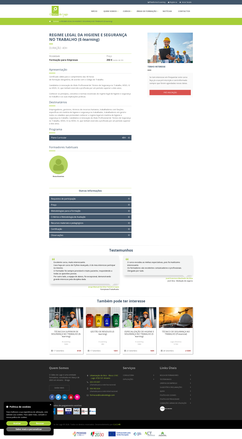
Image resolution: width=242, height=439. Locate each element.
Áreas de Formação (147, 11)
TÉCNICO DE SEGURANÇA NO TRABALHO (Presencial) (176, 332)
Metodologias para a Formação (66, 210)
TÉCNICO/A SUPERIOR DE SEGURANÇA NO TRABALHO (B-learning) (66, 334)
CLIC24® (116, 424)
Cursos (126, 11)
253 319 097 (95, 382)
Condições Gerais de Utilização (173, 403)
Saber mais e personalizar (29, 429)
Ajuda (162, 391)
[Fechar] (51, 404)
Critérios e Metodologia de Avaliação (68, 217)
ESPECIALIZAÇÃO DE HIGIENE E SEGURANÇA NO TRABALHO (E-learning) (139, 334)
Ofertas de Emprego (168, 383)
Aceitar (17, 423)
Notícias (167, 11)
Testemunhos (166, 379)
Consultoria (128, 375)
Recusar (40, 423)
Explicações (128, 379)
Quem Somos (110, 11)
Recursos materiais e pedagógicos (67, 223)
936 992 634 (95, 388)
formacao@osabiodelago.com (102, 395)
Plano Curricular (88, 137)
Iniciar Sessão (187, 2)
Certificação (56, 229)
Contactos (184, 11)
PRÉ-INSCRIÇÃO (170, 92)
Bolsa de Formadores (169, 375)
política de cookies (19, 417)
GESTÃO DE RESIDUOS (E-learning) (102, 332)
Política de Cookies (168, 395)
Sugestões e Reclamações (171, 387)
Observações (57, 235)
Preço (53, 204)
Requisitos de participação (63, 198)
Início (94, 11)
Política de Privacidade (169, 399)
